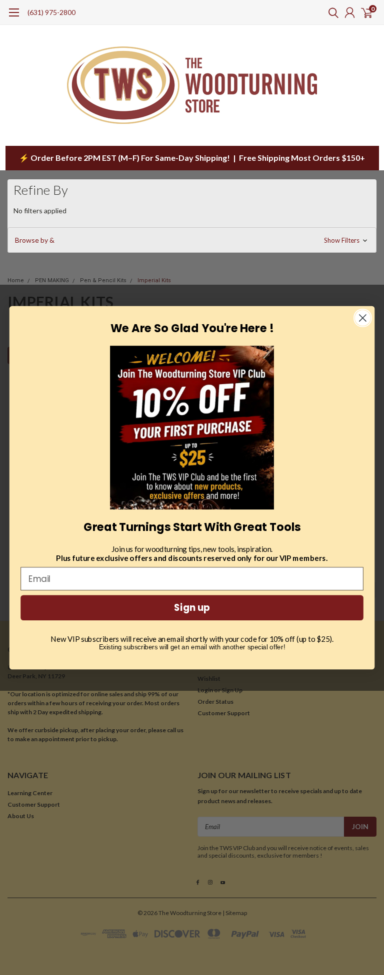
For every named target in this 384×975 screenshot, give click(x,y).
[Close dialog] (362, 318)
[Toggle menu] (14, 17)
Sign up (192, 607)
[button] (192, 240)
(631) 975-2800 (52, 12)
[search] (331, 12)
